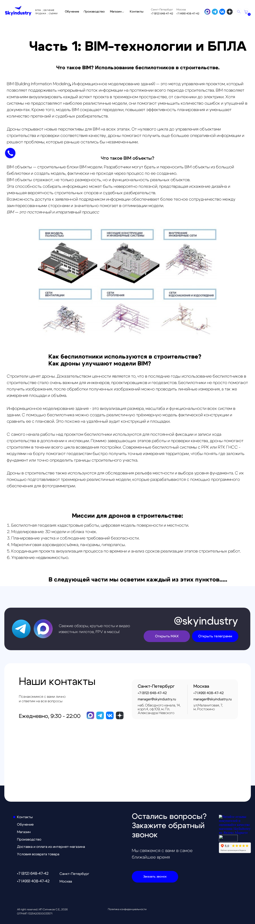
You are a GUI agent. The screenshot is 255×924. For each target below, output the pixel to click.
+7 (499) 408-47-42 (187, 13)
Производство (29, 839)
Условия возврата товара (38, 854)
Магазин (24, 832)
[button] (155, 877)
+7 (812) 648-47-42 (162, 13)
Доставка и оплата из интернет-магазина (51, 847)
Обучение (25, 824)
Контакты (25, 817)
